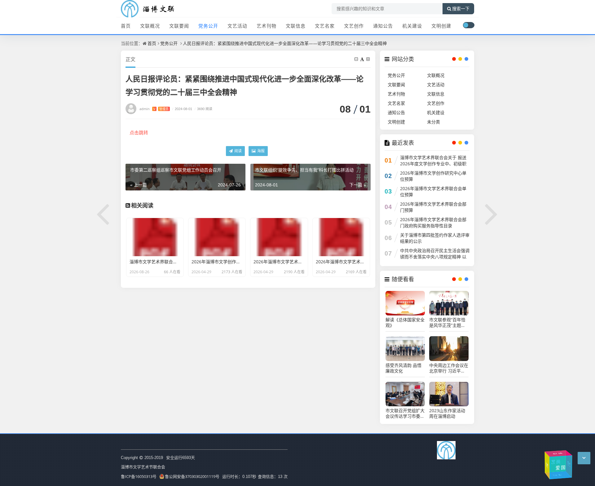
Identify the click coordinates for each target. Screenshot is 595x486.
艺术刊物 (266, 26)
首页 (126, 26)
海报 (260, 151)
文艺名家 (325, 26)
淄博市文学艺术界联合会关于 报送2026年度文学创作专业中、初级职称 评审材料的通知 (433, 163)
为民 (568, 463)
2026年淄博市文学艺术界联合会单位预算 (433, 191)
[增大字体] (368, 59)
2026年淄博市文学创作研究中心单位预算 (433, 176)
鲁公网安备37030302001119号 (192, 476)
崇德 (558, 453)
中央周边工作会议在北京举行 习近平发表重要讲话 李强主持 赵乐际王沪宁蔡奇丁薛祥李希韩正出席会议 (448, 368)
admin (154, 108)
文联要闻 (179, 26)
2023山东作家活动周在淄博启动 (447, 413)
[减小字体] (357, 59)
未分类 (433, 122)
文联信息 (296, 26)
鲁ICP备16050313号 (138, 476)
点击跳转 (139, 132)
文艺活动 (237, 26)
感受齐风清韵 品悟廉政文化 (403, 368)
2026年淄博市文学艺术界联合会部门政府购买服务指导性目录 (433, 222)
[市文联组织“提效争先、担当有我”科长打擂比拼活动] (492, 213)
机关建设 (412, 26)
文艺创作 (354, 26)
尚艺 (554, 461)
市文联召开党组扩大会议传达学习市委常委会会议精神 (405, 413)
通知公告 (383, 26)
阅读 (237, 151)
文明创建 (441, 26)
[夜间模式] (468, 25)
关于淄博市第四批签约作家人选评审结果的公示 (434, 238)
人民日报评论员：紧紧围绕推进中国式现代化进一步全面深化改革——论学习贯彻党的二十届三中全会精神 (285, 43)
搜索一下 (460, 8)
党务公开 (208, 26)
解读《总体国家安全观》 (405, 322)
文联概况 (150, 26)
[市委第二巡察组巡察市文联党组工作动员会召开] (103, 213)
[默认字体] (362, 59)
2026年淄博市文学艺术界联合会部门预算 (433, 207)
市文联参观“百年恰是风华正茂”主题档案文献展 (447, 322)
